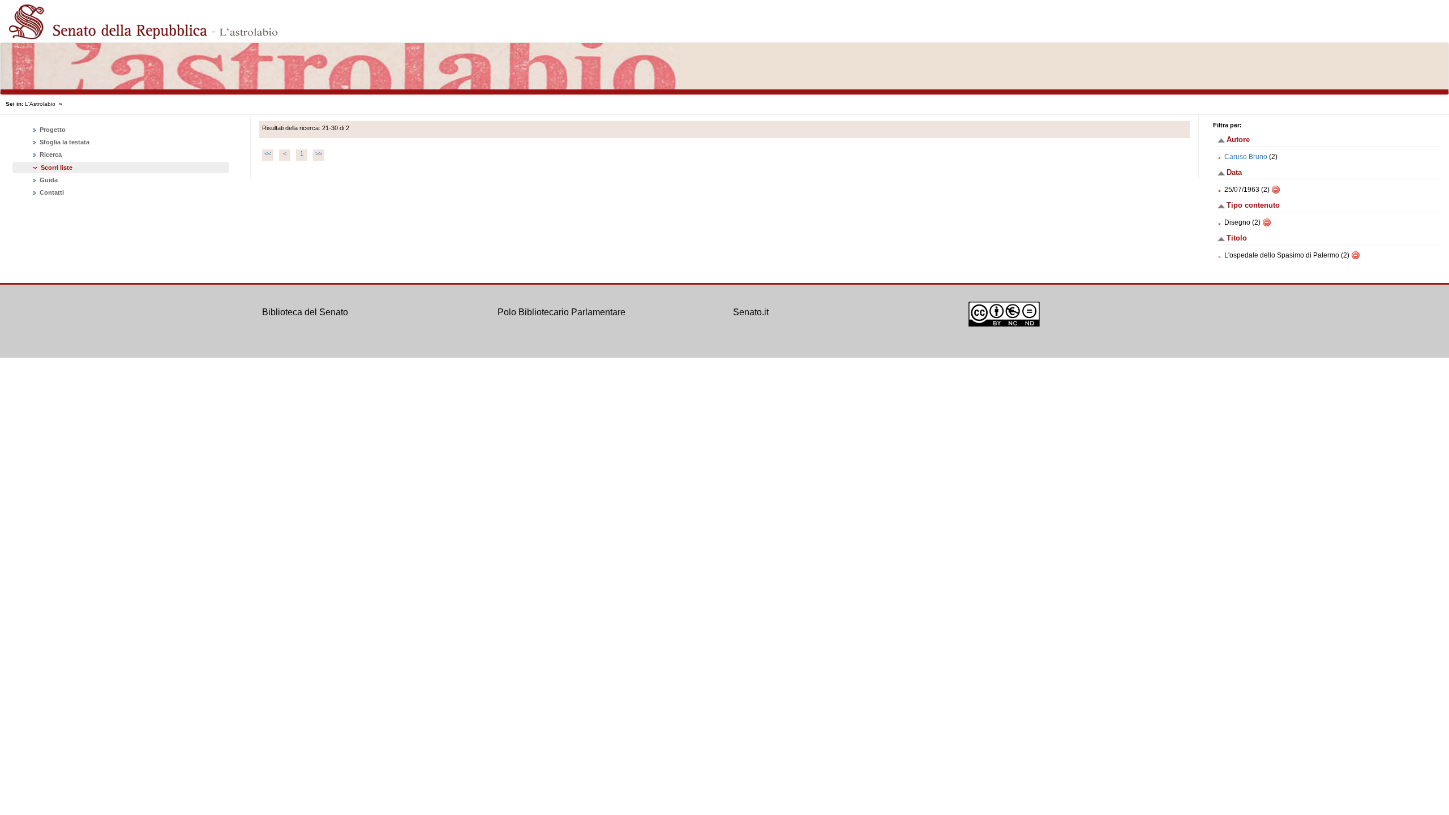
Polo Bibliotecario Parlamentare (561, 312)
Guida (48, 180)
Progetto (52, 129)
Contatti (51, 192)
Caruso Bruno (1245, 157)
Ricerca (50, 154)
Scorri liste (56, 167)
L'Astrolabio (40, 104)
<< (267, 153)
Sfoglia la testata (63, 142)
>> (318, 153)
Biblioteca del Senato (305, 312)
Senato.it (751, 312)
